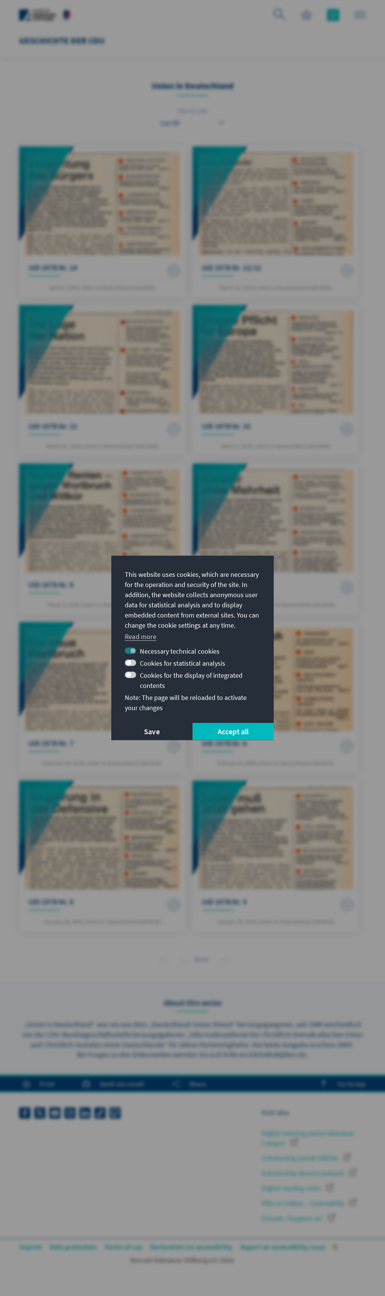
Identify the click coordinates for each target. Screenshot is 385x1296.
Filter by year (192, 110)
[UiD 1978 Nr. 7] (102, 697)
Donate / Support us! (293, 1218)
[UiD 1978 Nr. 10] (275, 380)
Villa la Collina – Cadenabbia (304, 1203)
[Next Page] (222, 959)
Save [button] (152, 731)
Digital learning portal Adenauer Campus (308, 1138)
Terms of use (123, 1247)
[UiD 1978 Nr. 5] (275, 856)
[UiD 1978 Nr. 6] (275, 697)
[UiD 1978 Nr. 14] (102, 221)
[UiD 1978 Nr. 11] (102, 380)
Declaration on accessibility (191, 1247)
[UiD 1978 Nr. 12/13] (275, 221)
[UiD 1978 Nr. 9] (102, 539)
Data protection (73, 1247)
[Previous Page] (181, 959)
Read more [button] (140, 636)
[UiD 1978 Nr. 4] (102, 856)
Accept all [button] (233, 731)
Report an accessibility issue (283, 1247)
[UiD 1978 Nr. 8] (275, 539)
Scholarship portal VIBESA (301, 1158)
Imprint (30, 1247)
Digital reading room (292, 1188)
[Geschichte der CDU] (67, 14)
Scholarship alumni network (304, 1173)
